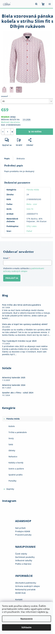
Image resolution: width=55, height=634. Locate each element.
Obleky (12, 450)
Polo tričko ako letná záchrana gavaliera (21, 305)
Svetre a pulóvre (16, 468)
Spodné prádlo (15, 474)
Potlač (29, 231)
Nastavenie (26, 618)
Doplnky (10, 489)
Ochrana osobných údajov (27, 586)
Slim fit (30, 209)
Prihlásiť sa (11, 278)
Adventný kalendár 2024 (13, 385)
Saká (11, 444)
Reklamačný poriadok (25, 589)
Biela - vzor (32, 204)
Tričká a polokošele (18, 432)
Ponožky (12, 480)
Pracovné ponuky (23, 534)
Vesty (11, 438)
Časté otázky (21, 553)
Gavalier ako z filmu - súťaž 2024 (17, 393)
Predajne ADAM (22, 531)
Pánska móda (33, 189)
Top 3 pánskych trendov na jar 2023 (19, 341)
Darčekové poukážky (25, 557)
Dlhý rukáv (32, 226)
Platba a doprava (23, 564)
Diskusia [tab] (21, 158)
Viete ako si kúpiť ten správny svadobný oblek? (25, 324)
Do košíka (36, 131)
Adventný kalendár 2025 (13, 378)
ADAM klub (20, 593)
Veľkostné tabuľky (23, 560)
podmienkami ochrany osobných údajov (23, 269)
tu (47, 611)
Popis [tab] (7, 158)
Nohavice (13, 456)
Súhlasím (26, 627)
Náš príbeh (20, 528)
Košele (12, 426)
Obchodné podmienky (25, 583)
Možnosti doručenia (10, 122)
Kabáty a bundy (16, 462)
